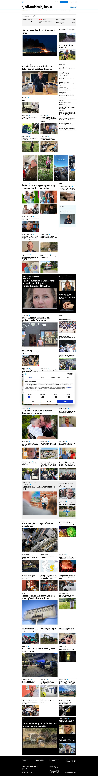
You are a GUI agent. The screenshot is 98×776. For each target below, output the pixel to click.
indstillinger (69, 387)
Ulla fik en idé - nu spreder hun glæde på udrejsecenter (67, 443)
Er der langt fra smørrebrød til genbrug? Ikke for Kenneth (36, 319)
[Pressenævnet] (54, 770)
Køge (23, 97)
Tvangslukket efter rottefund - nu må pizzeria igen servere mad (67, 577)
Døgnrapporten (31, 19)
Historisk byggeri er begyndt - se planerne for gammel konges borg (48, 630)
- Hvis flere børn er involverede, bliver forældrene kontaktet (48, 682)
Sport (70, 10)
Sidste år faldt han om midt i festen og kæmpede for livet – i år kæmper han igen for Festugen (48, 119)
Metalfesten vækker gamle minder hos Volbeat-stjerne (66, 629)
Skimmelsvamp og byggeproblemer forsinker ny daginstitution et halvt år (30, 352)
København (61, 104)
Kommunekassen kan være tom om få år (39, 488)
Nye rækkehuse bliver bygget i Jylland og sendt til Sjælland (48, 443)
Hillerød (42, 136)
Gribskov (24, 484)
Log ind (71, 1)
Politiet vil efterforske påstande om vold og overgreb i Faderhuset (30, 557)
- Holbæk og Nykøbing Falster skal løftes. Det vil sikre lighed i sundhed (30, 238)
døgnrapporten (67, 72)
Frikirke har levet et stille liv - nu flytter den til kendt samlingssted (37, 67)
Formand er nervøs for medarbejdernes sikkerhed (30, 444)
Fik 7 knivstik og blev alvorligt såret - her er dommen (39, 650)
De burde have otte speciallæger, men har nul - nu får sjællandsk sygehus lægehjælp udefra (30, 258)
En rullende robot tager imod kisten (30, 99)
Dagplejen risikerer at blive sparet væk (29, 463)
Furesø (41, 679)
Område (39, 10)
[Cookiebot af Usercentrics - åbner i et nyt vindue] (68, 374)
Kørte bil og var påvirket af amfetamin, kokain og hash (62, 21)
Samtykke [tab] (30, 377)
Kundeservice (25, 759)
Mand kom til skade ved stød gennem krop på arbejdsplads (66, 94)
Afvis (33, 401)
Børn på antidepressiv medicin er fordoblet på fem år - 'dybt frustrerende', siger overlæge (67, 296)
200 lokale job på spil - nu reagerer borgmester (28, 681)
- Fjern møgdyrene (66, 79)
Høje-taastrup (43, 461)
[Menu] (76, 2)
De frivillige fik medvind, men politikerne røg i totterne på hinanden (30, 702)
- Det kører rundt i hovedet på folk (67, 682)
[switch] (42, 397)
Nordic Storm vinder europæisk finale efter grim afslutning (67, 119)
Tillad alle (65, 401)
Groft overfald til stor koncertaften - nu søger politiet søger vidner (67, 84)
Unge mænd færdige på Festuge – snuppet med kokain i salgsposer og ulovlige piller (30, 630)
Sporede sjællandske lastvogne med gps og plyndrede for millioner (38, 597)
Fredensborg (42, 254)
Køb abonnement (64, 1)
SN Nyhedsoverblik (25, 10)
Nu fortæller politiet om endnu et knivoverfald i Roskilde (67, 89)
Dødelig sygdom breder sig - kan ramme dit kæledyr (67, 595)
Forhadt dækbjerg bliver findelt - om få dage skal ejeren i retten (48, 238)
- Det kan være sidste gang (67, 557)
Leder (66, 210)
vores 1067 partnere (31, 383)
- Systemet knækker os (37, 412)
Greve (57, 19)
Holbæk (23, 441)
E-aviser (24, 760)
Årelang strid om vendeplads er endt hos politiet (67, 30)
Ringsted (23, 115)
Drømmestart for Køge (65, 102)
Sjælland (74, 19)
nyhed (65, 77)
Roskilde (61, 87)
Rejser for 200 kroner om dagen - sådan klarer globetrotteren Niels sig (66, 485)
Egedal (23, 348)
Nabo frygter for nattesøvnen (30, 138)
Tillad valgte (49, 401)
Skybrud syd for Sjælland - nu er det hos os (67, 69)
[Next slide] (75, 168)
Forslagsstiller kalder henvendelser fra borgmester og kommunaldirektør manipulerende (67, 412)
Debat (56, 10)
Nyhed (67, 44)
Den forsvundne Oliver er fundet (47, 701)
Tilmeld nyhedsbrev (39, 760)
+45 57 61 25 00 (28, 772)
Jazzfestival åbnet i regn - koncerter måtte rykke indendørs (28, 577)
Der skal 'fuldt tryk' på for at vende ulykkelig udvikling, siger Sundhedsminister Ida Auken (39, 283)
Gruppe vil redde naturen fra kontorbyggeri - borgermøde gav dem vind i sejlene (48, 577)
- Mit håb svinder (29, 117)
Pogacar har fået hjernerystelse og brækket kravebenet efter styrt (67, 129)
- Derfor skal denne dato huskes (30, 218)
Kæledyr (65, 593)
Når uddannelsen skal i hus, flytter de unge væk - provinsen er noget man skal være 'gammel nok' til (67, 740)
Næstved (23, 368)
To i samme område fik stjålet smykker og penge (29, 21)
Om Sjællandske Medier (53, 759)
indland (65, 67)
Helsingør (25, 19)
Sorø (41, 699)
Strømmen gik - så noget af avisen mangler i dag (37, 524)
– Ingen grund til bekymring (67, 113)
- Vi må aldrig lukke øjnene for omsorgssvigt (67, 189)
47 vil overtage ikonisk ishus (48, 256)
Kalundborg (61, 408)
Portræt (65, 718)
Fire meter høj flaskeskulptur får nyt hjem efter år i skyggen (67, 523)
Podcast (29, 278)
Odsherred (42, 234)
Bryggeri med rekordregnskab (48, 370)
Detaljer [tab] (42, 377)
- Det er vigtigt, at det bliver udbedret (48, 465)
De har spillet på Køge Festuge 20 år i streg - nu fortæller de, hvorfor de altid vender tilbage (67, 464)
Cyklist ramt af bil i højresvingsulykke (64, 74)
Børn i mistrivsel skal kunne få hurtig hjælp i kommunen (67, 277)
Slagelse (41, 19)
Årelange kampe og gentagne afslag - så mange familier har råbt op (39, 186)
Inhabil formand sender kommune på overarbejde (47, 138)
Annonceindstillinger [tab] (55, 377)
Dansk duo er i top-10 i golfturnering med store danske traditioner (67, 107)
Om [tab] (68, 377)
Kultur (26, 97)
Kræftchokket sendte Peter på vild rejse (66, 46)
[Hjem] (22, 2)
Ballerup (23, 136)
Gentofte (61, 679)
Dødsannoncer (64, 10)
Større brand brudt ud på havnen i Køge (39, 31)
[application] (67, 37)
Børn (27, 183)
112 (26, 646)
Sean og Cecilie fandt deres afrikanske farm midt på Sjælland (66, 721)
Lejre (60, 441)
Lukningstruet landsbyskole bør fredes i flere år (30, 371)
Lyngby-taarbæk (25, 461)
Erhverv (50, 10)
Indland (28, 554)
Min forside (33, 10)
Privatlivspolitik (52, 760)
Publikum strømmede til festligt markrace (67, 124)
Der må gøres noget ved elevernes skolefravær (66, 212)
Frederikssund (62, 44)
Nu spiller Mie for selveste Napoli (67, 503)
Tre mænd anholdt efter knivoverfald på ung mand (66, 648)
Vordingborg (24, 64)
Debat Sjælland (29, 216)
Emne (45, 10)
